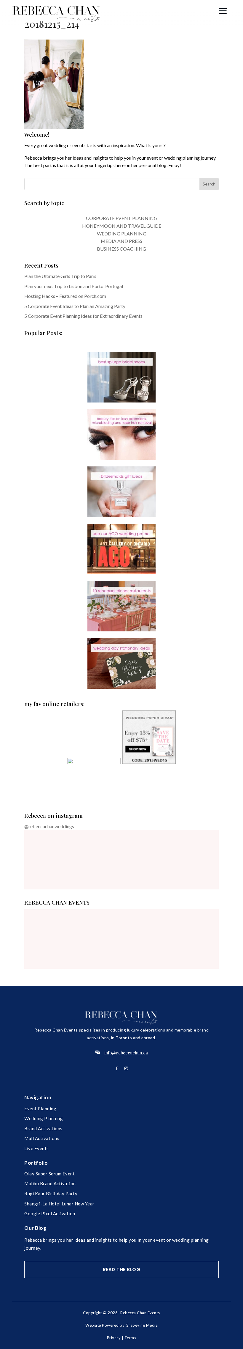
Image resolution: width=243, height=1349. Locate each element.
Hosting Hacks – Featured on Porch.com (65, 296)
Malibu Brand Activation (50, 1183)
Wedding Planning (43, 1118)
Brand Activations (43, 1128)
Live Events (36, 1148)
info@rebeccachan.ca (126, 1053)
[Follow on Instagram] (126, 1068)
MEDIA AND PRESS (121, 241)
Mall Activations (41, 1138)
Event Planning (40, 1108)
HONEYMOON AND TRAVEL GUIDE (121, 226)
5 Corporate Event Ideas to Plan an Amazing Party (74, 306)
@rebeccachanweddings (49, 826)
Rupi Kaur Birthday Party (50, 1193)
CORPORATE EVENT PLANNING (121, 218)
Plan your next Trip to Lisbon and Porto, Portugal (73, 286)
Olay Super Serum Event (49, 1173)
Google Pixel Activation (49, 1213)
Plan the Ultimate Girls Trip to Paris (60, 276)
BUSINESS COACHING (121, 248)
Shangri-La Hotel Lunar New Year (59, 1203)
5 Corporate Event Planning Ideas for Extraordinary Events (83, 316)
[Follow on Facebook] (116, 1068)
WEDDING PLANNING (121, 233)
